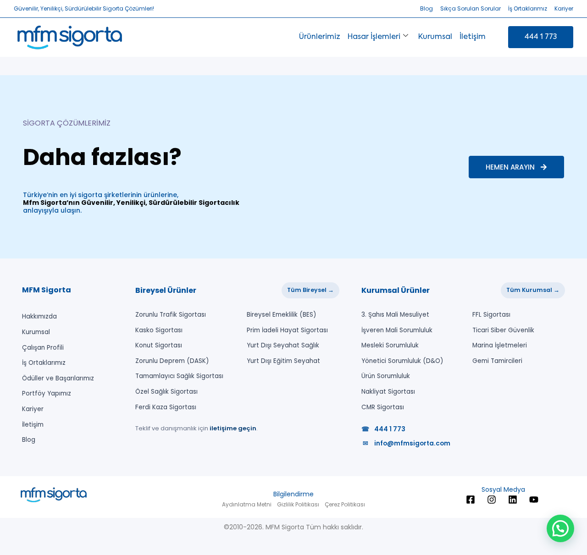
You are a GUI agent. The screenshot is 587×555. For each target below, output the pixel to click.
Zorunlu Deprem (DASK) (172, 361)
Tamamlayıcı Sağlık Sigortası (179, 376)
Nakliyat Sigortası (388, 391)
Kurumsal (435, 37)
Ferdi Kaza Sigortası (165, 407)
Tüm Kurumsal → (532, 290)
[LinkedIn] (514, 499)
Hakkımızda (39, 316)
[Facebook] (472, 499)
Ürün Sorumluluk (385, 376)
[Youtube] (535, 499)
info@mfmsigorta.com (406, 443)
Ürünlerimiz (319, 37)
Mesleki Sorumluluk (390, 345)
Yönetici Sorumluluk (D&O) (402, 361)
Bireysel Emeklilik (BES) (281, 314)
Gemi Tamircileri (497, 361)
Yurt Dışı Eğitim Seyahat (283, 361)
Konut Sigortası (158, 345)
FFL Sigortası (491, 314)
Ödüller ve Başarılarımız (58, 378)
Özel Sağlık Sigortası (166, 391)
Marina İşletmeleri (499, 345)
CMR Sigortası (382, 407)
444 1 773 (383, 429)
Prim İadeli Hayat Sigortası (287, 330)
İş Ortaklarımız (44, 362)
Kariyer (33, 409)
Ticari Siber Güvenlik (503, 330)
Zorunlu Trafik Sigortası (170, 314)
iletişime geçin (233, 428)
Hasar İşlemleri (374, 37)
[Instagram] (493, 499)
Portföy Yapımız (46, 393)
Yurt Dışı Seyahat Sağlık (283, 345)
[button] (560, 528)
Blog (28, 439)
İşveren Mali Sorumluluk (396, 330)
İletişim (473, 37)
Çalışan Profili (43, 347)
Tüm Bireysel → (310, 290)
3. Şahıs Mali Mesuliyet (395, 314)
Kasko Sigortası (159, 330)
